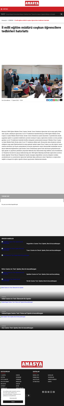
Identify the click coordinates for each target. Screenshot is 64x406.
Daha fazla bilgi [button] (13, 398)
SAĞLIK (18, 383)
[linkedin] (52, 100)
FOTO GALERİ (4, 379)
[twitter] (50, 100)
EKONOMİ (18, 377)
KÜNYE (50, 381)
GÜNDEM (10, 20)
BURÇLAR (50, 375)
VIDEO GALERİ (19, 388)
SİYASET (3, 386)
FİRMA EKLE (36, 377)
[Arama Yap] (61, 14)
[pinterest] (54, 100)
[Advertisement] (32, 49)
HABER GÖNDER (52, 379)
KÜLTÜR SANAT (5, 381)
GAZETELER (36, 379)
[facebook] (47, 100)
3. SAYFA (3, 375)
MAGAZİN (18, 381)
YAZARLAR (51, 377)
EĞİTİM (3, 377)
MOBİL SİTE (36, 375)
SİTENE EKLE (36, 381)
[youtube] (51, 392)
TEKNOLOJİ (4, 388)
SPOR (17, 386)
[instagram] (48, 392)
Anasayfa (4, 20)
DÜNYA (18, 375)
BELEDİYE (3, 383)
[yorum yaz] (58, 100)
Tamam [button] (13, 401)
